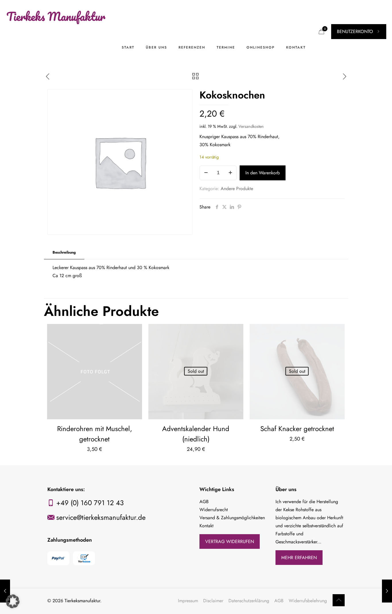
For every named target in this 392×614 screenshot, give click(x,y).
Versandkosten (251, 126)
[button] (12, 601)
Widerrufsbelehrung (308, 600)
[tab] (64, 252)
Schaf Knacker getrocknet (297, 429)
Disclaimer (213, 600)
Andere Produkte (237, 188)
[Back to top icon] (339, 600)
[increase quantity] (230, 173)
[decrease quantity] (206, 173)
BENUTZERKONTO (355, 31)
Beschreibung (64, 252)
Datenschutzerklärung (248, 600)
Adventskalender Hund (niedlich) (195, 434)
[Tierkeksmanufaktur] (56, 16)
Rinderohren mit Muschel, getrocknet (94, 434)
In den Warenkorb (262, 172)
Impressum (188, 600)
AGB (279, 600)
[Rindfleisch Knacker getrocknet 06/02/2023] (387, 591)
